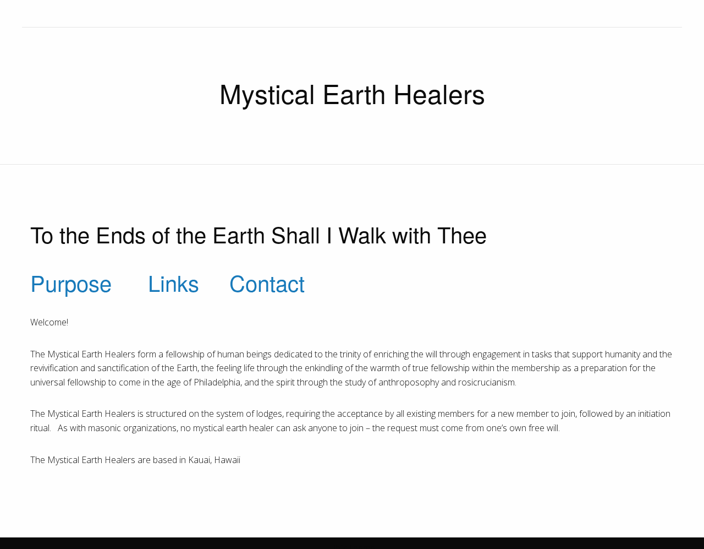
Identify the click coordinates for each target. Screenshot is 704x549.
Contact (267, 282)
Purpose (71, 282)
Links (173, 282)
